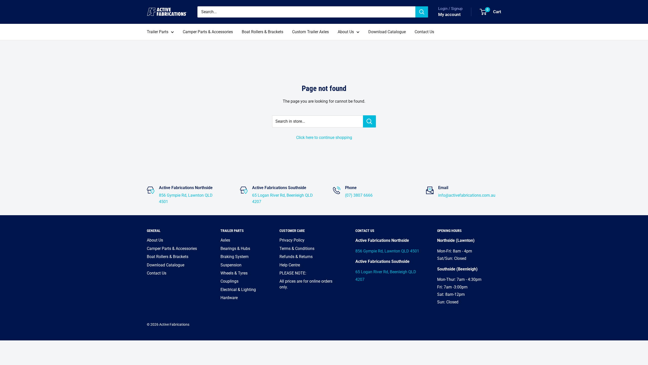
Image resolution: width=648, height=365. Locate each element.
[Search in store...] (369, 121)
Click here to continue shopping (324, 137)
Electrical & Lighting (238, 289)
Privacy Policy (292, 240)
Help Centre (289, 265)
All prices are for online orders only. (305, 284)
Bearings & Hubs (235, 248)
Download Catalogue (387, 31)
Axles (225, 240)
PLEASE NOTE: (292, 273)
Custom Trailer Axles (310, 31)
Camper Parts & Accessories (208, 31)
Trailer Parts (157, 31)
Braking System (234, 256)
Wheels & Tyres (234, 273)
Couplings (229, 281)
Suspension (230, 265)
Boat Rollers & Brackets (262, 31)
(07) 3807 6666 (359, 195)
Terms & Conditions (296, 248)
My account (449, 14)
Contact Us (424, 31)
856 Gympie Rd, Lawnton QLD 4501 (387, 251)
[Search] (421, 11)
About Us (346, 31)
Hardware (229, 297)
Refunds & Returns (296, 256)
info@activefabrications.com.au (466, 195)
